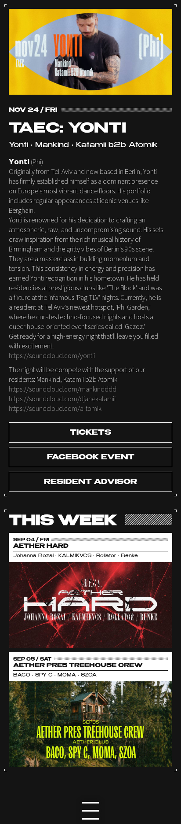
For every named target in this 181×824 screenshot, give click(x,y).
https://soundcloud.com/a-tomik (55, 409)
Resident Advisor (90, 482)
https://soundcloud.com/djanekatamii (62, 399)
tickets (90, 432)
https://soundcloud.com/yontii (52, 356)
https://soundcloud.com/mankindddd (62, 389)
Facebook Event (90, 457)
